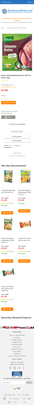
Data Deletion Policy (17, 344)
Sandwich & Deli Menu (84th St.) (17, 356)
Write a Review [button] (18, 136)
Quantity (3, 95)
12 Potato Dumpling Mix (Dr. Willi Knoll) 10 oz (8, 191)
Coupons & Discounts (17, 349)
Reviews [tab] (7, 145)
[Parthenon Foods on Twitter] (10, 368)
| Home (18, 395)
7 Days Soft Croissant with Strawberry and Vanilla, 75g (7, 288)
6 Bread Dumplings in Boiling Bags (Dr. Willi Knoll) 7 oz (24, 192)
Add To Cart (7, 213)
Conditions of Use (17, 342)
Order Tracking (17, 351)
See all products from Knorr (8, 87)
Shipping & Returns (17, 340)
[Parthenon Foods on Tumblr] (23, 368)
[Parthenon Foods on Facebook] (15, 368)
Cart (31, 2)
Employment (17, 353)
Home (2, 28)
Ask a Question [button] (18, 140)
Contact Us (17, 337)
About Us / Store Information (17, 335)
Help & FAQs (17, 347)
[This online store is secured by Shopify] (17, 390)
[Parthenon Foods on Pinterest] (19, 368)
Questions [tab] (16, 145)
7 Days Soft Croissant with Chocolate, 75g (24, 239)
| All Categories (25, 395)
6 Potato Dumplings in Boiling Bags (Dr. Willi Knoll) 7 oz (7, 240)
